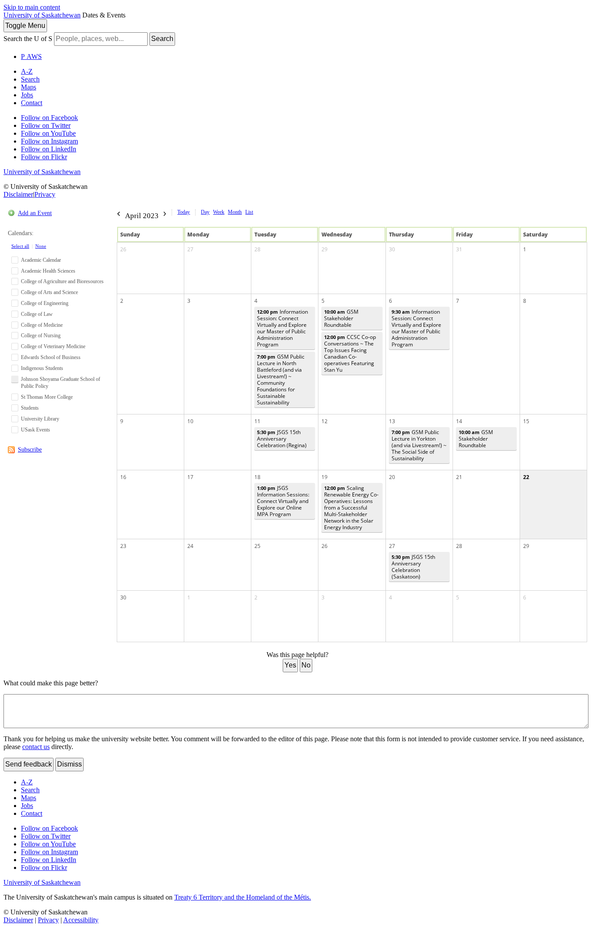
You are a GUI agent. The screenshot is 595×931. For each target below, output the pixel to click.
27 (190, 249)
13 (392, 421)
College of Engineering (44, 303)
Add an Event (35, 213)
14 (459, 421)
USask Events (35, 430)
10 (190, 421)
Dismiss (69, 764)
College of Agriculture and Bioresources (62, 281)
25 (257, 546)
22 (526, 477)
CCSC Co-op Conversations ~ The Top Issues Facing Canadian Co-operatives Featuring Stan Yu (350, 353)
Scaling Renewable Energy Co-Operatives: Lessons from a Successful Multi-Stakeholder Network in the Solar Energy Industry (351, 507)
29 (324, 249)
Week (218, 212)
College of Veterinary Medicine (53, 346)
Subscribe (30, 449)
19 (324, 477)
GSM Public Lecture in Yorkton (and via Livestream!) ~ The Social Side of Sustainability (419, 445)
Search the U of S (27, 38)
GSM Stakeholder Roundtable (341, 318)
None (40, 246)
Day (205, 212)
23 (123, 546)
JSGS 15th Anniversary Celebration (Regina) (282, 438)
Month (235, 212)
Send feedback (28, 764)
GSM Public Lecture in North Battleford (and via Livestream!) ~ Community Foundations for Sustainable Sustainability (280, 379)
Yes (290, 665)
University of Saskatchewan (42, 15)
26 (123, 249)
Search (162, 38)
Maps (28, 87)
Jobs (27, 95)
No (306, 665)
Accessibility (80, 920)
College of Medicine (42, 325)
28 (257, 249)
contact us (36, 746)
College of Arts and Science (49, 292)
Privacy (44, 194)
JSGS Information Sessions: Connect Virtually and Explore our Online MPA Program (283, 501)
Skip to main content (31, 7)
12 (324, 421)
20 (392, 477)
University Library (40, 419)
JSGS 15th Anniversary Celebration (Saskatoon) (413, 566)
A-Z (27, 71)
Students (30, 408)
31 (459, 249)
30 (392, 249)
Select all (20, 246)
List (249, 212)
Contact (31, 102)
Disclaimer (18, 194)
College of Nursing (41, 335)
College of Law (37, 314)
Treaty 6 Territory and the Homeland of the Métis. (242, 897)
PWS (31, 56)
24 (190, 546)
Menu (25, 25)
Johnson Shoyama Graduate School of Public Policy (60, 383)
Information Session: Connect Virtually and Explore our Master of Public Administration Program (282, 328)
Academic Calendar (41, 260)
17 (190, 477)
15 (526, 421)
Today (183, 212)
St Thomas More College (47, 397)
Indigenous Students (42, 368)
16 (123, 477)
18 (257, 477)
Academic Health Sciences (48, 271)
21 (459, 477)
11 (257, 421)
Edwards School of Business (51, 357)
